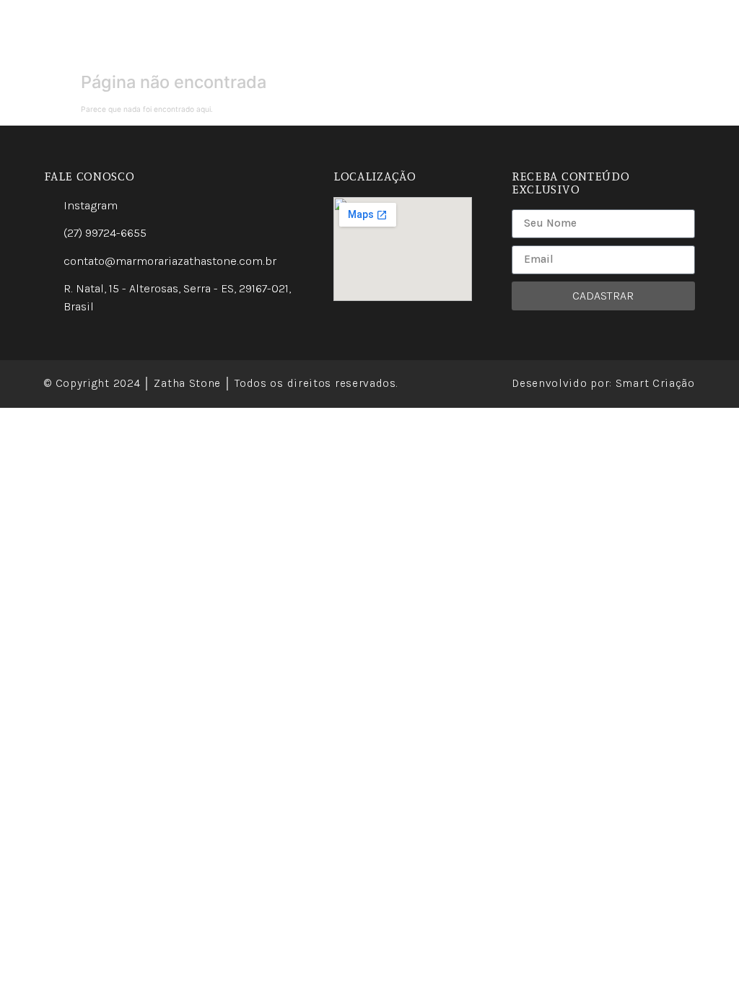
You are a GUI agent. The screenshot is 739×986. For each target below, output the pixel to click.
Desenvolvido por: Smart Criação (603, 383)
